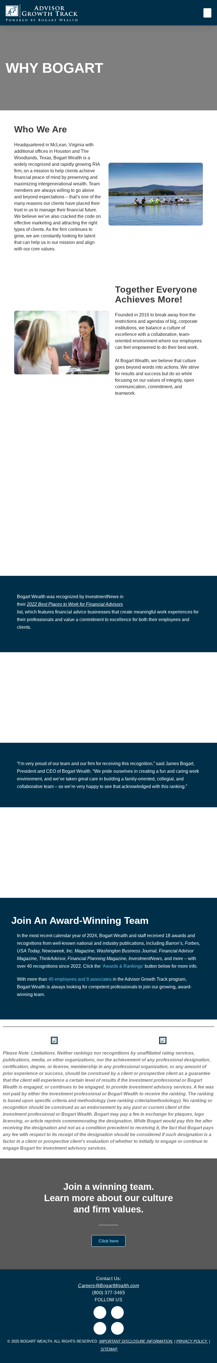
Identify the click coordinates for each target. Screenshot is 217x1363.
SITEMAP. (109, 1349)
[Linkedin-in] (100, 1312)
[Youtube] (117, 1328)
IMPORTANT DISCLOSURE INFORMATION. (136, 1341)
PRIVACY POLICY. (192, 1341)
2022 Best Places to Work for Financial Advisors (75, 604)
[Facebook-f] (117, 1312)
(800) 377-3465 (108, 1292)
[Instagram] (100, 1328)
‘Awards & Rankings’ (123, 966)
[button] (207, 13)
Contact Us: (108, 1278)
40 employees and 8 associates (80, 979)
